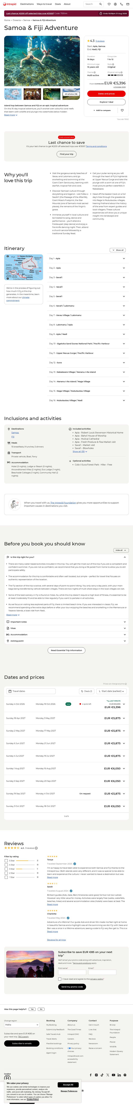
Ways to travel (44, 4)
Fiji (12, 437)
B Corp (112, 1025)
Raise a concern (95, 1048)
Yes (32, 1009)
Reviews (92, 1039)
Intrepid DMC (73, 1034)
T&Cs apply (23, 1036)
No (41, 1009)
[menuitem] (9, 4)
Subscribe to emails (22, 1043)
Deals (58, 4)
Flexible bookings (53, 1043)
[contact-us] (121, 4)
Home (7, 20)
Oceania (17, 20)
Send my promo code (72, 987)
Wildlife (113, 1047)
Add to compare (103, 110)
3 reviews (100, 41)
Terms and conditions (96, 146)
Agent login (51, 1053)
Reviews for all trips (56, 940)
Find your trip (66, 154)
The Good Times (74, 1029)
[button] (42, 61)
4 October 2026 (120, 87)
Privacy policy (73, 1043)
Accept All (68, 1085)
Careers (71, 1039)
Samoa (26, 20)
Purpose (114, 1020)
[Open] (36, 848)
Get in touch (94, 1025)
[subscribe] (128, 4)
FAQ (90, 1034)
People (113, 1037)
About (67, 4)
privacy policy (96, 979)
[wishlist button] (122, 110)
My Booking (51, 1025)
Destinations (27, 4)
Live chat (92, 1029)
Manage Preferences (69, 1091)
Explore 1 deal (106, 102)
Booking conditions (54, 1048)
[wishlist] (109, 4)
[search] (91, 4)
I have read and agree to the (83, 979)
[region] (42, 1091)
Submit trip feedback (55, 1029)
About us (71, 1025)
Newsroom (93, 1043)
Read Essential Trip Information (66, 650)
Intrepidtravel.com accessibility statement (75, 1059)
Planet (112, 1042)
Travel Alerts (51, 1039)
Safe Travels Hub (53, 1034)
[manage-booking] (115, 4)
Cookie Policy (32, 1099)
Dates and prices (106, 93)
